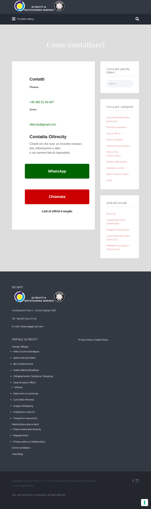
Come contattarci (21, 447)
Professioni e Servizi (24, 412)
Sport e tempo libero (117, 174)
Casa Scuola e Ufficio (24, 382)
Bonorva (110, 213)
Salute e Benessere (116, 161)
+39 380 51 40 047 (41, 102)
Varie (109, 180)
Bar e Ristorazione (23, 363)
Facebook (133, 481)
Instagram (137, 481)
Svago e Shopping (23, 406)
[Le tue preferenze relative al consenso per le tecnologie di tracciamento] (144, 502)
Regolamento (20, 435)
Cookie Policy (101, 339)
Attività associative (116, 127)
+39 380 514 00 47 (26, 318)
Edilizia (18, 387)
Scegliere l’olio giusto (117, 229)
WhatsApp (57, 171)
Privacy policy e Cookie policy (29, 441)
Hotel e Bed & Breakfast (26, 370)
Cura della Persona (23, 399)
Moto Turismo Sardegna (26, 351)
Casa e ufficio (113, 133)
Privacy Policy (86, 339)
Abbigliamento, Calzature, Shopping (33, 376)
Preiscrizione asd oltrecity (27, 429)
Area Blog (17, 454)
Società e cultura (115, 168)
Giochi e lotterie (114, 139)
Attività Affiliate (20, 346)
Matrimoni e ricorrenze (25, 393)
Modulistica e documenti (25, 424)
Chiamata (57, 197)
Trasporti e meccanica (25, 418)
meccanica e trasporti (118, 145)
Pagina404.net (58, 495)
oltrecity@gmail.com (42, 124)
